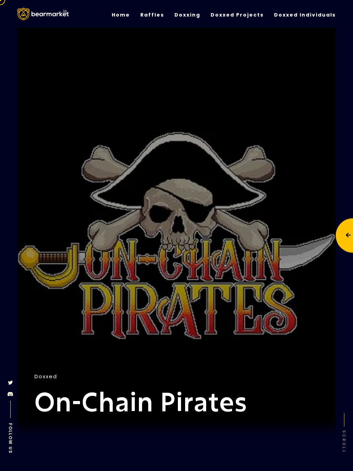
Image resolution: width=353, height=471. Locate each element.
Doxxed (45, 376)
